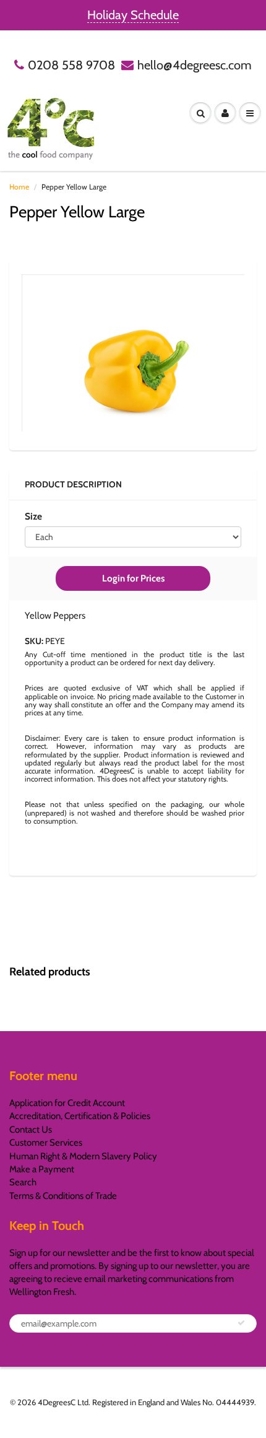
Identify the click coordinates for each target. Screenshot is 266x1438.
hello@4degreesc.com (194, 65)
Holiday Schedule (133, 14)
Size (33, 516)
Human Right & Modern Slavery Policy (83, 1156)
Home (19, 186)
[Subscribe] (241, 1323)
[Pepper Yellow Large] (133, 353)
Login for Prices (133, 578)
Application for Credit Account (67, 1103)
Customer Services (45, 1142)
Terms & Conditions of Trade (63, 1195)
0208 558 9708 (71, 65)
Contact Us (30, 1129)
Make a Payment (41, 1169)
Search (22, 1182)
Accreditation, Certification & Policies (79, 1116)
